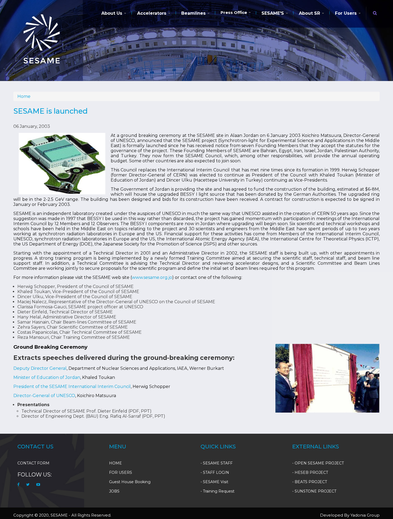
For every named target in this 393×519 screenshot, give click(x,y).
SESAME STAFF (218, 463)
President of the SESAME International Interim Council (72, 386)
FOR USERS (120, 472)
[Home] (41, 39)
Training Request (218, 491)
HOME (115, 463)
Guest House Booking (130, 481)
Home (23, 96)
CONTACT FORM (33, 463)
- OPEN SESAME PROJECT (318, 463)
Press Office (234, 12)
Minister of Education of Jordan (46, 377)
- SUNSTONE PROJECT (314, 491)
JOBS (114, 491)
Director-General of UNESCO (44, 395)
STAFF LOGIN (216, 472)
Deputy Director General (40, 368)
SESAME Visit (215, 481)
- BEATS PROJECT (309, 481)
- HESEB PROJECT (310, 472)
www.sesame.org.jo (152, 277)
